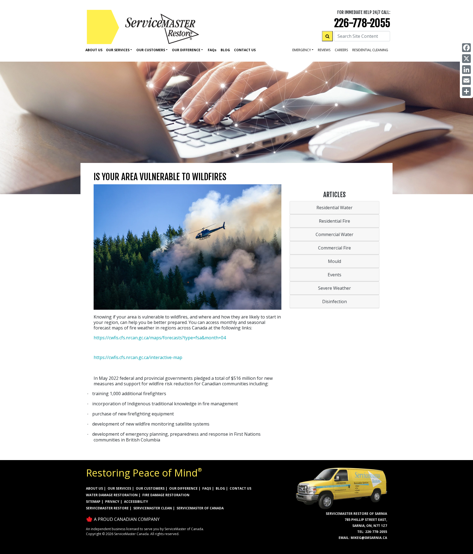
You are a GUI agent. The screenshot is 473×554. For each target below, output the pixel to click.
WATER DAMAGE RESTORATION (112, 495)
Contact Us (245, 50)
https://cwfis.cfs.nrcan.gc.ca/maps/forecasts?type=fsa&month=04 (160, 338)
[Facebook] (466, 47)
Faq (212, 50)
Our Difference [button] (186, 50)
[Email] (466, 80)
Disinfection (334, 301)
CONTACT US (240, 488)
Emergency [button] (301, 50)
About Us (93, 50)
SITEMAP (93, 501)
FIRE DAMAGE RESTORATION (165, 495)
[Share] (466, 91)
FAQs (206, 488)
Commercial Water (334, 234)
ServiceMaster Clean (152, 508)
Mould (334, 261)
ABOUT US (94, 488)
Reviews (324, 50)
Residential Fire (334, 221)
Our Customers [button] (150, 50)
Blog (225, 50)
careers (341, 50)
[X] (466, 58)
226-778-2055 (362, 23)
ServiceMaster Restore (107, 508)
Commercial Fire (334, 248)
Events (334, 275)
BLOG (220, 488)
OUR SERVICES (119, 488)
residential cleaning (370, 50)
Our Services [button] (117, 50)
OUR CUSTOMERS (150, 488)
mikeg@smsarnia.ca (369, 537)
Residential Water (334, 208)
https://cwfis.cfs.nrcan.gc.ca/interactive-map (138, 357)
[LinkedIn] (466, 69)
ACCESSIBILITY (136, 501)
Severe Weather (334, 288)
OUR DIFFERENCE (183, 488)
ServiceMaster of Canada (200, 508)
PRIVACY (112, 501)
